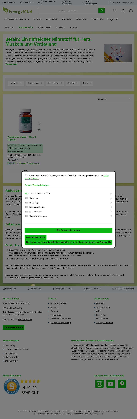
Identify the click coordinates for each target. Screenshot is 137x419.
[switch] (26, 198)
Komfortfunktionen (37, 207)
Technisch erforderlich (39, 193)
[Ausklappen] (111, 193)
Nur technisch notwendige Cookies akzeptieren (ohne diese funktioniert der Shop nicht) (68, 242)
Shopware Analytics (38, 216)
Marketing (33, 202)
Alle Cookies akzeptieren (68, 230)
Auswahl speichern (35, 237)
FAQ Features (35, 211)
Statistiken (34, 198)
